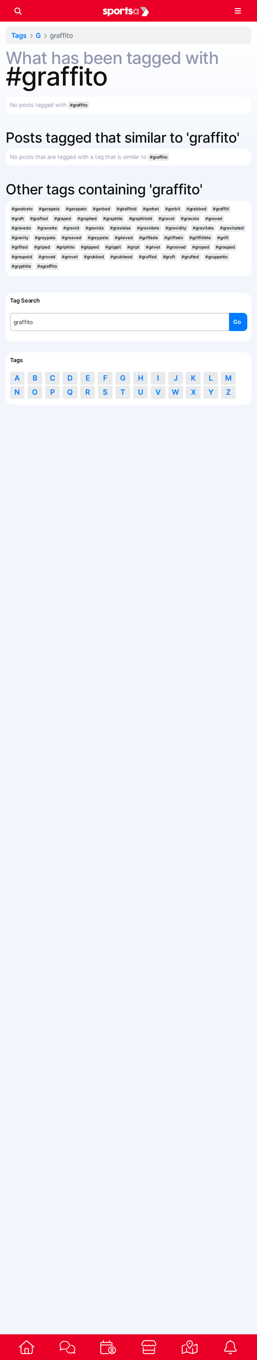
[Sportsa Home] (26, 1347)
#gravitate (203, 227)
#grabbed (196, 208)
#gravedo (21, 227)
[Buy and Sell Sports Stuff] (148, 1347)
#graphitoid (141, 218)
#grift (222, 237)
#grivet (153, 247)
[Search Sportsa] (18, 11)
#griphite (65, 247)
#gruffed (147, 256)
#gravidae (120, 227)
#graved (213, 218)
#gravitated (232, 227)
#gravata (190, 218)
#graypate (45, 237)
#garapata (49, 208)
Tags (19, 35)
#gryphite (21, 266)
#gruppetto (216, 256)
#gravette (47, 227)
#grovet (69, 256)
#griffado (173, 237)
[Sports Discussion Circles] (67, 1347)
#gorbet (151, 208)
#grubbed (94, 256)
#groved (47, 256)
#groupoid (22, 256)
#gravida (95, 227)
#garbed (101, 208)
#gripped (90, 247)
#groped (200, 247)
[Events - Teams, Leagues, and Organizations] (108, 1347)
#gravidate (148, 227)
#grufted (190, 256)
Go (237, 322)
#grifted (20, 247)
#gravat (166, 218)
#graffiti (221, 208)
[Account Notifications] (230, 1347)
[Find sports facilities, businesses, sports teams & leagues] (189, 1347)
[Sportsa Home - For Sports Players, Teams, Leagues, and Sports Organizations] (125, 11)
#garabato (22, 208)
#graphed (87, 218)
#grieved (124, 237)
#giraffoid (127, 208)
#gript (133, 247)
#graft (18, 218)
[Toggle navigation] (237, 11)
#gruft (169, 256)
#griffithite (200, 237)
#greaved (71, 237)
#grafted (39, 218)
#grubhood (121, 256)
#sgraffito (47, 266)
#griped (42, 247)
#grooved (176, 247)
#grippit (113, 247)
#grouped (225, 247)
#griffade (148, 237)
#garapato (76, 208)
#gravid (71, 227)
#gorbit (172, 208)
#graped (62, 218)
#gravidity (175, 227)
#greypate (98, 237)
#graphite (113, 218)
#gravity (20, 237)
